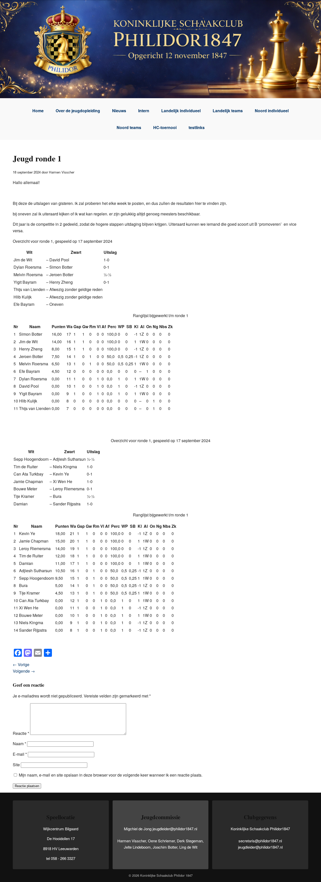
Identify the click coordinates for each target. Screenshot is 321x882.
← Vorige (21, 664)
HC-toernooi (165, 127)
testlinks (197, 127)
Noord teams (129, 127)
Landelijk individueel (181, 110)
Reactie (21, 733)
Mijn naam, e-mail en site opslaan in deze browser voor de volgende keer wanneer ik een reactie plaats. (110, 775)
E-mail (20, 754)
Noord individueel (272, 110)
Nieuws (119, 110)
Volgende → (24, 671)
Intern (143, 110)
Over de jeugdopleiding (78, 110)
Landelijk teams (228, 110)
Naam (19, 743)
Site (16, 765)
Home (38, 110)
